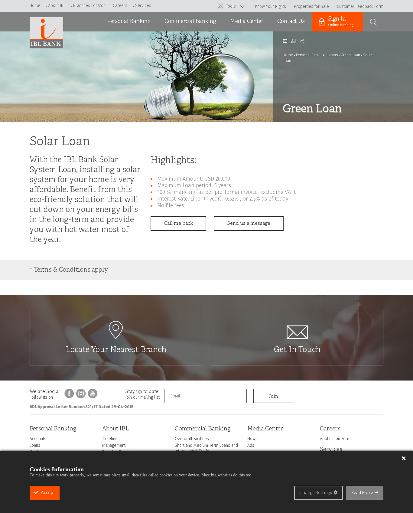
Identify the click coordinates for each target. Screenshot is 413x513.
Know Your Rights (270, 6)
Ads (232, 54)
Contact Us (291, 21)
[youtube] (93, 393)
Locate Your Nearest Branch (116, 350)
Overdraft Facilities (184, 39)
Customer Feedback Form (360, 6)
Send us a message (248, 224)
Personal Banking (129, 21)
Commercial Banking (190, 21)
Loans (111, 54)
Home (35, 5)
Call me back (178, 224)
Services (143, 5)
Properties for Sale (311, 6)
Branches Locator (89, 5)
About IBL (56, 5)
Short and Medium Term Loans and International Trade (190, 60)
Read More (362, 492)
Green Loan (350, 55)
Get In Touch (297, 350)
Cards (111, 70)
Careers (120, 5)
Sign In (340, 21)
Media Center (246, 21)
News (234, 39)
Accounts (115, 39)
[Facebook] (69, 393)
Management (113, 445)
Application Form (335, 438)
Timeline (110, 438)
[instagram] (81, 393)
